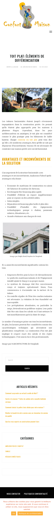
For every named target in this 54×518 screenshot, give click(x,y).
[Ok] (50, 508)
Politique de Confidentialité (35, 493)
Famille (7, 451)
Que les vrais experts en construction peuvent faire (22, 421)
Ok (13, 513)
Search (27, 368)
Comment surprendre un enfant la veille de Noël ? (21, 393)
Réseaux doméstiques (13, 457)
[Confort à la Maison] (27, 16)
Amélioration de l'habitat (30, 67)
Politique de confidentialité (30, 513)
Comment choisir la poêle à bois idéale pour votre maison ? (24, 407)
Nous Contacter (13, 493)
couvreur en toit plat (27, 140)
